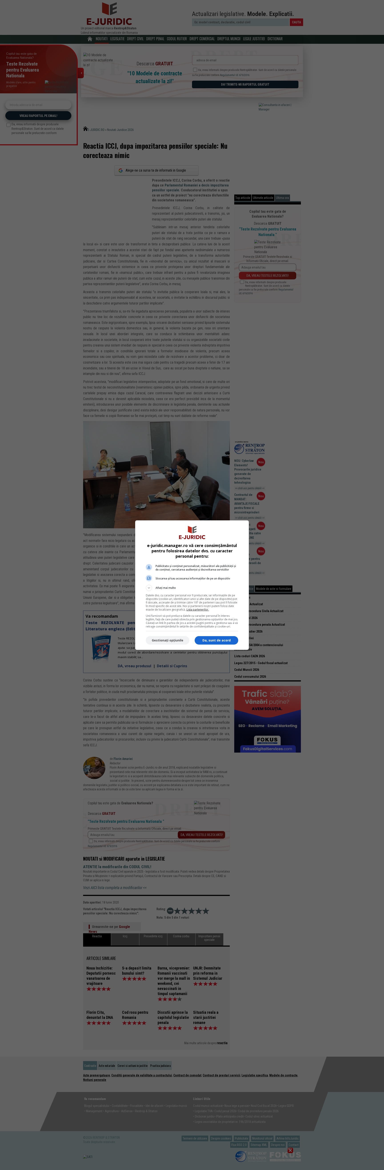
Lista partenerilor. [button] (197, 609)
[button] (192, 588)
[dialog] (192, 585)
